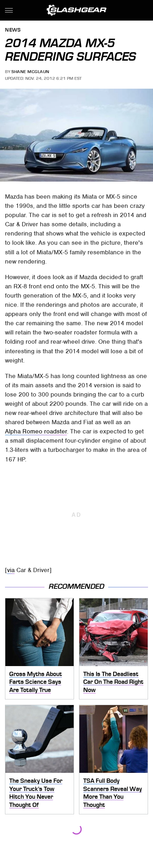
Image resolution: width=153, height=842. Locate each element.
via (11, 570)
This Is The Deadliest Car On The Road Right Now (113, 681)
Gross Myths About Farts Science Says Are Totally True (35, 681)
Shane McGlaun (30, 71)
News (13, 30)
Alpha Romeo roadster (36, 431)
